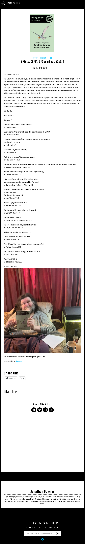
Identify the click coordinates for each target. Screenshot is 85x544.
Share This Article (42, 404)
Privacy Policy (42, 527)
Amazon (19, 361)
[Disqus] (42, 440)
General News (46, 58)
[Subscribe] (57, 533)
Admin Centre (54, 527)
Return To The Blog (15, 3)
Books (35, 58)
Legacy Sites (30, 527)
